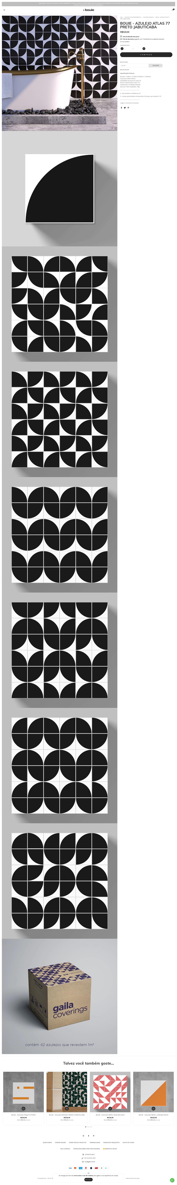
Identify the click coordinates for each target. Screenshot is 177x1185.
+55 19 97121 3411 (90, 1158)
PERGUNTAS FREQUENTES (111, 1142)
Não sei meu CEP (124, 69)
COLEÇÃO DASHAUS (148, 17)
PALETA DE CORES (128, 1142)
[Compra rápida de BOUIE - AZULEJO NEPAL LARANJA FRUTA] (153, 1108)
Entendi (88, 1179)
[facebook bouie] (88, 1136)
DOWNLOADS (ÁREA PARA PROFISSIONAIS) (86, 1149)
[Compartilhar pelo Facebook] (121, 108)
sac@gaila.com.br (90, 1162)
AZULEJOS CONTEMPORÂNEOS (133, 17)
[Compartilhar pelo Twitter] (124, 108)
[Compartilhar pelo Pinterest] (128, 108)
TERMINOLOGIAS (95, 1142)
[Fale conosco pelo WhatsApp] (172, 1180)
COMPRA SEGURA (60, 1142)
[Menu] (4, 9)
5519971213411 (90, 1154)
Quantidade (123, 45)
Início (121, 17)
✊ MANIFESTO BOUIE (110, 1149)
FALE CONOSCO (65, 1149)
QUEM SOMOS (47, 1142)
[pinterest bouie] (93, 1136)
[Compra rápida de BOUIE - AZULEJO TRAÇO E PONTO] (23, 1108)
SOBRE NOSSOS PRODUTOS (77, 1142)
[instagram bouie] (83, 1136)
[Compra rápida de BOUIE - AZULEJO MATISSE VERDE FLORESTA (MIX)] (67, 1108)
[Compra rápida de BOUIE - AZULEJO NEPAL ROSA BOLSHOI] (110, 1108)
